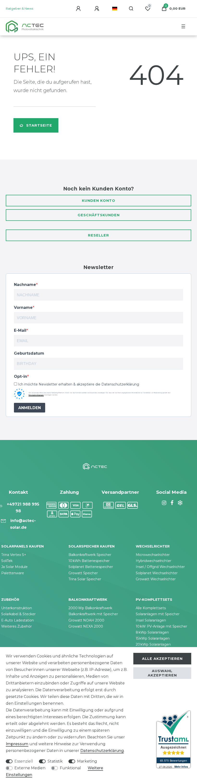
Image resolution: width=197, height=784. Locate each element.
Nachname (25, 284)
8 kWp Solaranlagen (152, 632)
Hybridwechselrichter (153, 561)
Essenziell (23, 761)
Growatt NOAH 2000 (86, 620)
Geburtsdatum (29, 353)
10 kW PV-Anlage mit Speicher (161, 626)
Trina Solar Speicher (84, 579)
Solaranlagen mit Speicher (157, 614)
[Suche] (131, 8)
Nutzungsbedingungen (36, 395)
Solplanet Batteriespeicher (90, 567)
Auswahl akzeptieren (162, 673)
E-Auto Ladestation (17, 620)
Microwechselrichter (153, 555)
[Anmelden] (79, 8)
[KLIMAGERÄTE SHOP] (179, 503)
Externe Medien (29, 768)
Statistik (55, 761)
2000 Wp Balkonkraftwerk (90, 608)
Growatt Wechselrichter (156, 579)
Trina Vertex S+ (13, 555)
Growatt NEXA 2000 (85, 626)
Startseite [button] (39, 125)
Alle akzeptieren (162, 658)
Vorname (23, 307)
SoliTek (6, 561)
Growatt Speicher (83, 573)
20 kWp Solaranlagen (153, 644)
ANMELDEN (29, 408)
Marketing (87, 761)
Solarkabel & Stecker (18, 614)
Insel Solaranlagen (151, 620)
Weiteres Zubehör (16, 626)
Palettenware (12, 573)
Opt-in (20, 376)
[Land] (114, 8)
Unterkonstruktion (16, 608)
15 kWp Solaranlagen (153, 638)
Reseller (98, 235)
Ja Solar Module (14, 567)
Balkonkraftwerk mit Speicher (93, 614)
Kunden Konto (98, 200)
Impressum (17, 744)
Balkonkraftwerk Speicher (89, 555)
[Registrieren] (97, 8)
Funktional (70, 768)
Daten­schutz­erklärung (102, 750)
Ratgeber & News (19, 8)
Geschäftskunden (99, 215)
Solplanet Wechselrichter (157, 573)
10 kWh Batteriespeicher (89, 561)
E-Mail (20, 330)
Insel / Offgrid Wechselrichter (160, 567)
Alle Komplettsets (151, 608)
